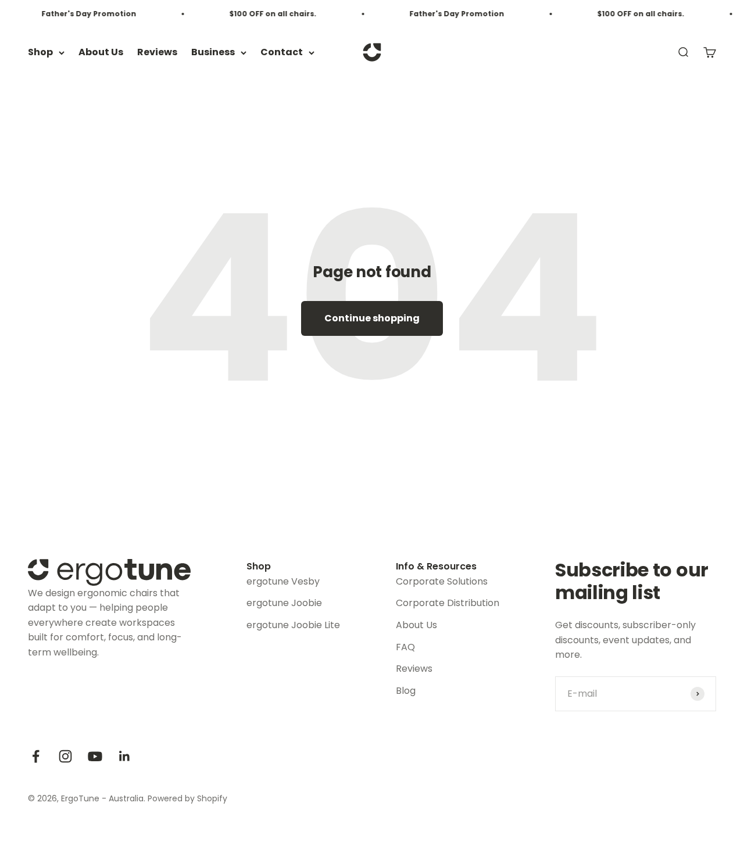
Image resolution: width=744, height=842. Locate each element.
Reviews (157, 52)
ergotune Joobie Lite (293, 625)
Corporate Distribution (447, 603)
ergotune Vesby (283, 581)
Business (213, 52)
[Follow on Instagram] (65, 756)
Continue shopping (372, 318)
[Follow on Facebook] (36, 756)
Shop (40, 52)
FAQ (405, 647)
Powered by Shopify (187, 798)
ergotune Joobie (284, 603)
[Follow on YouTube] (95, 756)
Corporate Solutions (442, 581)
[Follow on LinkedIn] (125, 756)
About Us (100, 52)
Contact (281, 52)
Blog (406, 690)
